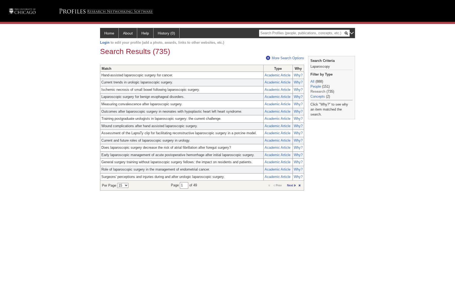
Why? (298, 75)
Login (105, 42)
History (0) (166, 33)
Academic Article (277, 75)
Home (109, 33)
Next (290, 185)
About (128, 33)
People (315, 86)
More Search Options (288, 58)
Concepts (317, 96)
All (312, 81)
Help (145, 33)
